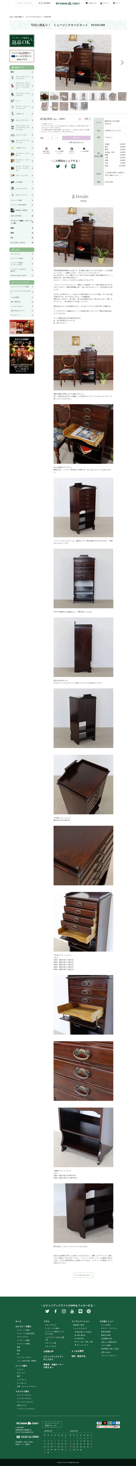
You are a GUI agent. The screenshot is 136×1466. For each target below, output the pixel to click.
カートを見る (106, 1325)
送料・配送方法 (78, 1356)
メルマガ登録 (106, 1345)
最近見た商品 (106, 1335)
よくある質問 (77, 1351)
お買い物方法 (80, 1335)
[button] (122, 63)
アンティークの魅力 (52, 1328)
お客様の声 (48, 1351)
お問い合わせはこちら (76, 142)
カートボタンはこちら (82, 1275)
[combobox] (28, 3)
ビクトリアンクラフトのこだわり (53, 1357)
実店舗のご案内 (78, 1325)
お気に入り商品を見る (109, 1342)
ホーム (18, 1321)
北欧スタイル (21, 1405)
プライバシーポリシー (109, 1355)
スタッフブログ (50, 1346)
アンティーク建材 (23, 1340)
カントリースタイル (24, 1395)
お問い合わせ (106, 1352)
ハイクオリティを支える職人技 (54, 1338)
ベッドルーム (21, 1379)
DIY (18, 1354)
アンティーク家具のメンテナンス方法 (54, 1333)
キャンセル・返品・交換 (84, 1342)
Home (11, 17)
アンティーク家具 (23, 1330)
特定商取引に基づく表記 (110, 1349)
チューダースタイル (24, 1398)
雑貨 (18, 1347)
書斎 (18, 1376)
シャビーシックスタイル (25, 1408)
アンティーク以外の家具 (25, 1333)
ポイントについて (82, 1345)
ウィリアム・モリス (24, 1357)
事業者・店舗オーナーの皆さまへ (53, 1365)
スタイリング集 (50, 1343)
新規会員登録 (106, 1332)
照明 (18, 1350)
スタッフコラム (50, 1325)
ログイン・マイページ (109, 1328)
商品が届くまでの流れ (83, 1332)
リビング (20, 1369)
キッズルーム (21, 1383)
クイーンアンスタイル (25, 1402)
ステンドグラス (22, 1337)
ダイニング (21, 1373)
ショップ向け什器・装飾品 (26, 1361)
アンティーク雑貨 (23, 1344)
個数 (41, 138)
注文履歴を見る (106, 1338)
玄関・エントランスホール (26, 1386)
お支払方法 (80, 1338)
